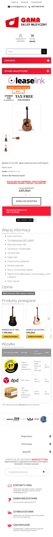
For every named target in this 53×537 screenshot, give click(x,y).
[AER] (16, 419)
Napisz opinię (7, 167)
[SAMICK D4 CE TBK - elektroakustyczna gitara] (13, 316)
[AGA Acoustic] (30, 419)
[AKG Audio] (43, 419)
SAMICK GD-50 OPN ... (35, 330)
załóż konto (21, 41)
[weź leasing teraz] (26, 80)
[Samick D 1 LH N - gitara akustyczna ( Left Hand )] (6, 138)
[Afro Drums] (23, 419)
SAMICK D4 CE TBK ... (11, 330)
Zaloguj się (14, 2)
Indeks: (5, 171)
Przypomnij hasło (36, 2)
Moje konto (26, 436)
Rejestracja (24, 2)
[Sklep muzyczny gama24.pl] (26, 21)
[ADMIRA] (9, 419)
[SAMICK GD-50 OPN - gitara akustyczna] (37, 316)
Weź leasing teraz (25, 220)
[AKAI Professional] (36, 419)
